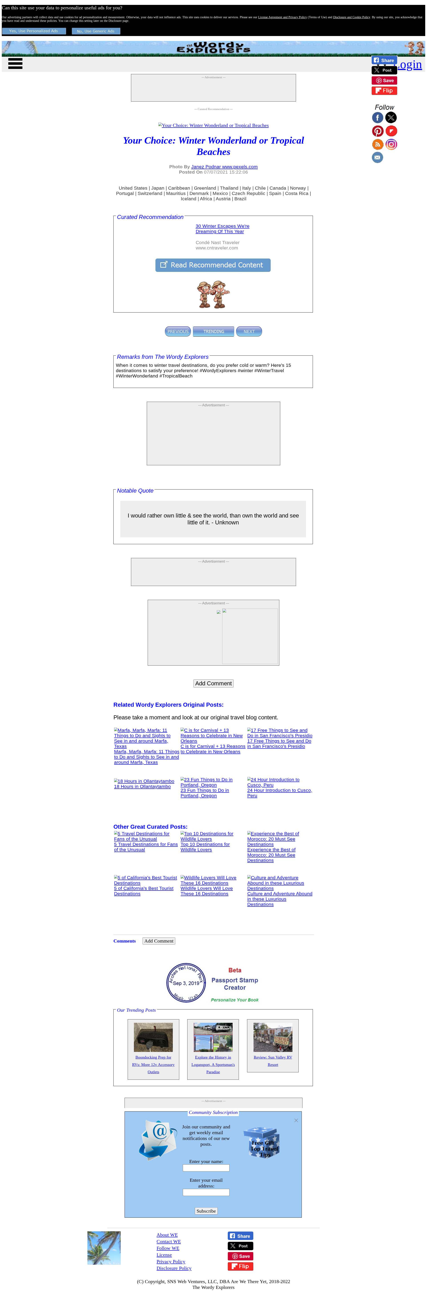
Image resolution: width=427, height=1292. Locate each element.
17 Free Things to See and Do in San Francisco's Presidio (279, 743)
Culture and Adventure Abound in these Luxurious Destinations (279, 899)
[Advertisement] (213, 90)
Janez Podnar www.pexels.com (224, 166)
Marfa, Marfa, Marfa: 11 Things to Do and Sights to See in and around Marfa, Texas (146, 757)
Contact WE (169, 1241)
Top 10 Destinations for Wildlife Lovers (205, 847)
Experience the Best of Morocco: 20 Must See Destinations (271, 855)
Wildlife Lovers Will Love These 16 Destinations (207, 891)
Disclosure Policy (174, 1268)
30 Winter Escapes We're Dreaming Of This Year (223, 228)
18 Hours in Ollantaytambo (142, 786)
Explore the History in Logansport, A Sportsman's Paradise (213, 1064)
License (164, 1255)
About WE (167, 1235)
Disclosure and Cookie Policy (351, 17)
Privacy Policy (171, 1261)
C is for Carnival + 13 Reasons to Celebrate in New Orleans (213, 749)
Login (407, 64)
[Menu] (15, 63)
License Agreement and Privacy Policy (282, 17)
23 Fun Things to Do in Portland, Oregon (205, 793)
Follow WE (168, 1248)
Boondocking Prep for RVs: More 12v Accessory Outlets (153, 1064)
